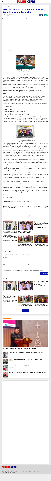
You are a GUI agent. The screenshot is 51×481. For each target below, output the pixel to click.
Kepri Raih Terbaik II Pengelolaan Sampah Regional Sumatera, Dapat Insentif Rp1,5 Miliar (10, 241)
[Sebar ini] (40, 15)
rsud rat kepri (18, 201)
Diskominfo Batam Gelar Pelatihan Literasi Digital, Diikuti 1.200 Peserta (37, 206)
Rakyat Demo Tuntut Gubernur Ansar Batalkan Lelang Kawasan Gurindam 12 (26, 352)
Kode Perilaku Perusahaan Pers (8, 472)
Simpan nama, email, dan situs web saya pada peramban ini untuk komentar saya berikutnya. (24, 270)
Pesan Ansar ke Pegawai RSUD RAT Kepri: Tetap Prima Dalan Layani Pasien (13, 214)
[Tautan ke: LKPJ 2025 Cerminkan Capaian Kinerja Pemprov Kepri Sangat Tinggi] (25, 333)
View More (25, 310)
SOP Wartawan (24, 471)
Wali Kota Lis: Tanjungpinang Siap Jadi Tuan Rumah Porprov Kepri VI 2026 (25, 359)
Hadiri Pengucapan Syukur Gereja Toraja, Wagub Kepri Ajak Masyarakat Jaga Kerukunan (41, 245)
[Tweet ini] (42, 15)
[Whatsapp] (47, 15)
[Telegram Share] (45, 15)
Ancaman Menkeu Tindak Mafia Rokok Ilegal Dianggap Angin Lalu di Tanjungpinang (27, 365)
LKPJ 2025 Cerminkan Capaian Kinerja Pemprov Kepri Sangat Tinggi (20, 348)
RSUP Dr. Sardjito (26, 201)
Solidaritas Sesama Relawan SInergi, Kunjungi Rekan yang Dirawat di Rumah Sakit (36, 214)
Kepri (4, 15)
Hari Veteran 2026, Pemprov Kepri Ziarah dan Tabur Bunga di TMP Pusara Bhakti (25, 245)
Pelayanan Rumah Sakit (8, 201)
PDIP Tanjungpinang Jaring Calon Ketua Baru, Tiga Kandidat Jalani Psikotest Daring (27, 372)
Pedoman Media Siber (33, 471)
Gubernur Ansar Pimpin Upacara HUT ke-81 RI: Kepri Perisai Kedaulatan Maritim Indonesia (25, 232)
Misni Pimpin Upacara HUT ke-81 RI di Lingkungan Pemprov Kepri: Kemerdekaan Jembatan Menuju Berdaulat (10, 232)
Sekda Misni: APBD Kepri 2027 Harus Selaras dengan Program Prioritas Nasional (41, 227)
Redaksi (11, 471)
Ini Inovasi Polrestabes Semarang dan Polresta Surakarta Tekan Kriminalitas (13, 206)
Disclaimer (17, 471)
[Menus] (3, 1)
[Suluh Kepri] (25, 1)
